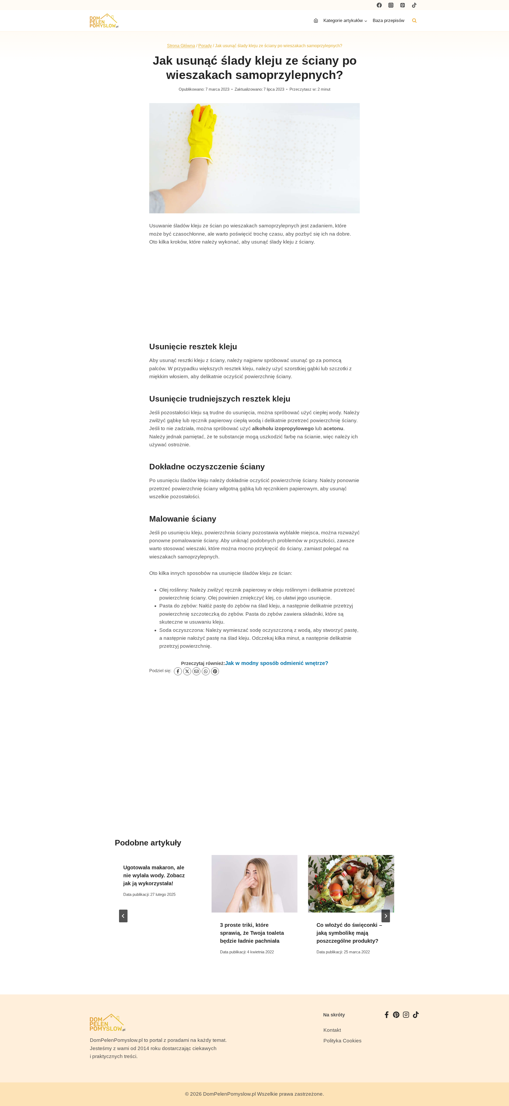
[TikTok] (414, 5)
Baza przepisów (388, 20)
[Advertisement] (254, 291)
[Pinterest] (402, 5)
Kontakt (332, 1030)
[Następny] (385, 916)
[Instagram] (391, 5)
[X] (187, 671)
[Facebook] (379, 5)
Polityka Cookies (342, 1040)
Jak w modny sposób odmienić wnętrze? (276, 663)
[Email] (196, 671)
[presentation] (255, 883)
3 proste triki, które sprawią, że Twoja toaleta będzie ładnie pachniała (252, 933)
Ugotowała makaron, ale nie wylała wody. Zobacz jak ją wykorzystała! (154, 875)
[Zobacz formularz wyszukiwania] (414, 20)
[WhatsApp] (206, 671)
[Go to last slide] (123, 916)
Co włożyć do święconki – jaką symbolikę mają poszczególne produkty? (349, 933)
